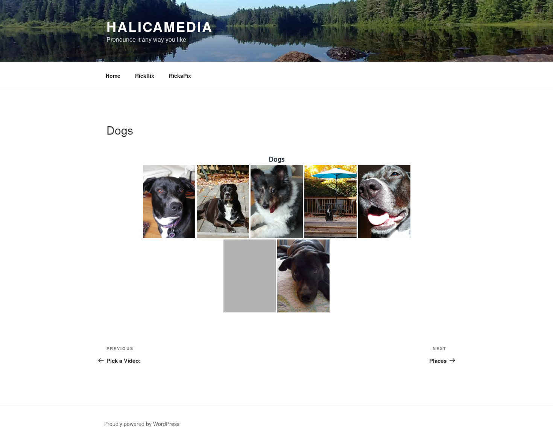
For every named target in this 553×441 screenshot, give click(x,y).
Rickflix (144, 75)
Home (113, 75)
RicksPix (180, 75)
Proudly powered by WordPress (141, 423)
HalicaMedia (159, 26)
